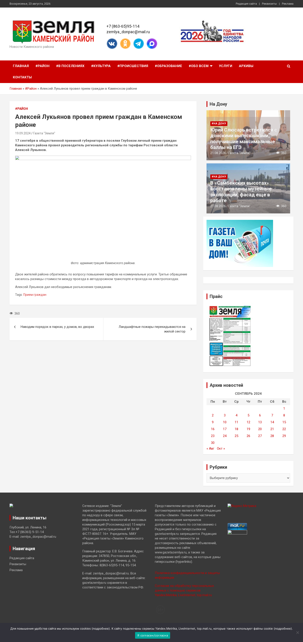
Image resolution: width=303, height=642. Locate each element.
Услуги (225, 66)
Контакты (22, 77)
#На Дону (219, 123)
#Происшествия (132, 66)
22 (284, 429)
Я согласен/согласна (152, 635)
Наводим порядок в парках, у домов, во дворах (57, 327)
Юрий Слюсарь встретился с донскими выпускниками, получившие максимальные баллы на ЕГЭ (243, 138)
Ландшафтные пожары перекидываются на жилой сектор (152, 329)
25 (236, 436)
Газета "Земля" (44, 133)
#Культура (101, 66)
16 (212, 429)
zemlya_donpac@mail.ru (128, 31)
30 (212, 443)
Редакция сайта (246, 3)
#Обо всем (199, 66)
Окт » (221, 449)
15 (284, 422)
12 (248, 422)
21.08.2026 (218, 153)
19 (248, 429)
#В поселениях (70, 66)
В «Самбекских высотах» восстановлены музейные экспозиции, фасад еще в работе (241, 191)
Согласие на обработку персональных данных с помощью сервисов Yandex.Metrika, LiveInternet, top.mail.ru (184, 590)
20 (260, 429)
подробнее (101, 628)
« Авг (210, 449)
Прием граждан (34, 294)
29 (284, 436)
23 (212, 436)
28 (272, 436)
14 (272, 422)
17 (224, 429)
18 (236, 429)
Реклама (287, 3)
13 (260, 422)
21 (272, 429)
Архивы (246, 66)
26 (248, 436)
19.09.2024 (23, 133)
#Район (42, 66)
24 (224, 436)
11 (236, 422)
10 (224, 422)
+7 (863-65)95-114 (122, 26)
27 (260, 436)
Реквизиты (269, 3)
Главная (21, 66)
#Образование (168, 66)
